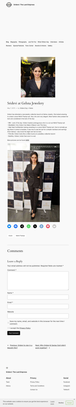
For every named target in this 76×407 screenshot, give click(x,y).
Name (10, 293)
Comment (11, 270)
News (31, 108)
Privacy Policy (25, 328)
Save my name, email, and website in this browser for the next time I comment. (37, 322)
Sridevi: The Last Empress (24, 5)
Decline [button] (61, 403)
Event (10, 235)
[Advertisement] (38, 24)
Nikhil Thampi (20, 235)
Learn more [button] (52, 403)
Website (10, 312)
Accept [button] (69, 403)
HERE (27, 140)
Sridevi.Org (23, 108)
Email (10, 302)
